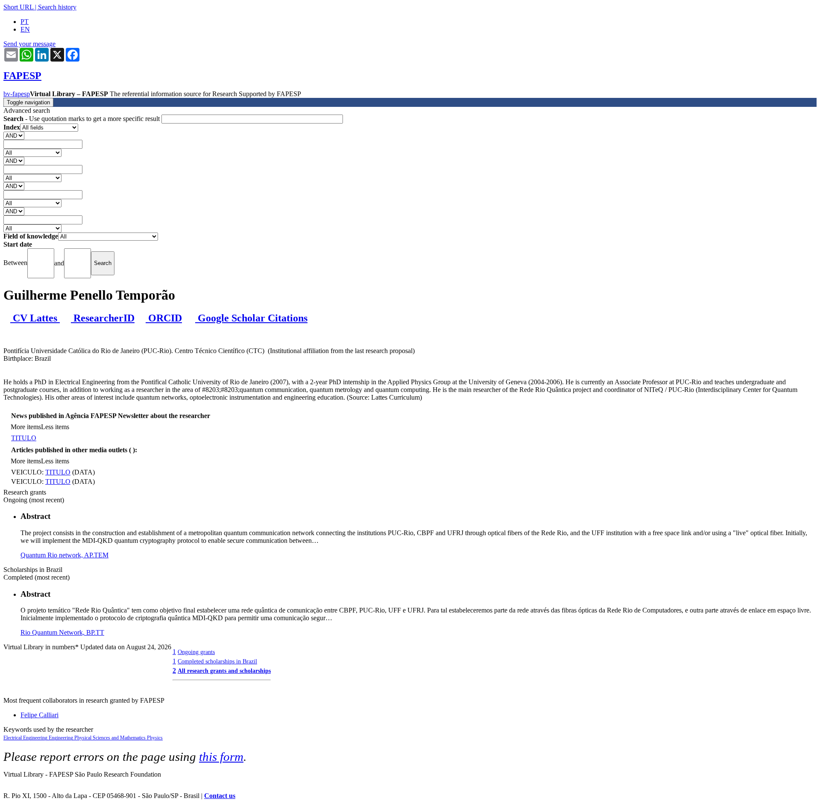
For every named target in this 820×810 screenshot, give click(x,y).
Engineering (61, 738)
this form (221, 756)
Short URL (18, 7)
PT (24, 21)
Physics (155, 738)
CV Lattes (35, 318)
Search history (57, 7)
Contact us (219, 795)
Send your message (29, 43)
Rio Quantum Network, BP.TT (62, 632)
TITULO (23, 438)
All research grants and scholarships (224, 670)
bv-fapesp (16, 93)
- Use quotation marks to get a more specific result (82, 118)
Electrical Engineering (26, 738)
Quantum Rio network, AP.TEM (64, 555)
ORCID (164, 318)
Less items (55, 426)
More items (26, 426)
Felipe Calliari (39, 715)
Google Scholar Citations (251, 318)
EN (25, 29)
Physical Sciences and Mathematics (110, 738)
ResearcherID (103, 318)
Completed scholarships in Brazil (217, 661)
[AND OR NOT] (13, 135)
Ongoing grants (196, 651)
